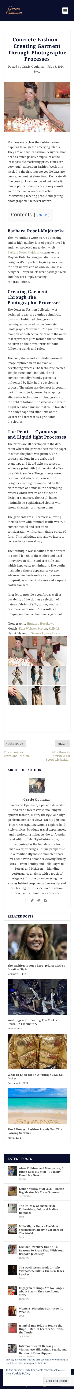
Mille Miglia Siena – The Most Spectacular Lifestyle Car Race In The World (41, 1229)
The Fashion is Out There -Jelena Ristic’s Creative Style (36, 967)
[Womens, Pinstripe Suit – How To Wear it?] (12, 1311)
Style (37, 71)
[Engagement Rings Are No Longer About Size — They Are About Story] (12, 1290)
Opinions (24, 1336)
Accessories (25, 1196)
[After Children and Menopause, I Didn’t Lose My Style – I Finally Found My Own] (12, 1171)
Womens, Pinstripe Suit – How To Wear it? (41, 1310)
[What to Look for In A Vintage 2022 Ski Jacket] (37, 1051)
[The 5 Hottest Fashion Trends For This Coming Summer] (37, 1106)
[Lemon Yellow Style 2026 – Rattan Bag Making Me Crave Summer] (12, 1191)
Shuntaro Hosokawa (40, 623)
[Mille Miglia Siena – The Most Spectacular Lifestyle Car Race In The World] (12, 1229)
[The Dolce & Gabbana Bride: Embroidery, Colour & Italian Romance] (12, 1208)
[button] (22, 651)
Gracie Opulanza (33, 66)
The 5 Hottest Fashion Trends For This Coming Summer (35, 1131)
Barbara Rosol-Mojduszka (25, 252)
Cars (21, 1237)
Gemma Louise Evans (45, 633)
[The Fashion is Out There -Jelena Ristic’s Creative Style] (37, 942)
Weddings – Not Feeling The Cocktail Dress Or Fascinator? (34, 1021)
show (42, 214)
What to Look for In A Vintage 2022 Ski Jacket (36, 1076)
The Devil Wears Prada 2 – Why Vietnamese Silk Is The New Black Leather (41, 1271)
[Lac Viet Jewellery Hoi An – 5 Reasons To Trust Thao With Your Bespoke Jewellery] (12, 1249)
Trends (22, 1179)
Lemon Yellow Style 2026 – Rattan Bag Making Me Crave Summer (41, 1190)
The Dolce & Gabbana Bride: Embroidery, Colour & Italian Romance (38, 1209)
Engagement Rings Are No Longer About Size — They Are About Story (41, 1291)
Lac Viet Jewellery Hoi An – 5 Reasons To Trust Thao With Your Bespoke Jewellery (41, 1250)
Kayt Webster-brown (33, 628)
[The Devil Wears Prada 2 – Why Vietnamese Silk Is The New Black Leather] (12, 1270)
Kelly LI (53, 628)
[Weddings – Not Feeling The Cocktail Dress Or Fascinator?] (37, 997)
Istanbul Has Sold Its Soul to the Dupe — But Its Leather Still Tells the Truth (41, 1329)
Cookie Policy (21, 1373)
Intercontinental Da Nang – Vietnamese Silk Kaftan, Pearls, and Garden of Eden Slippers (43, 1349)
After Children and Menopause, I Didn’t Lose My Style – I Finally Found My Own (41, 1171)
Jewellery (24, 1257)
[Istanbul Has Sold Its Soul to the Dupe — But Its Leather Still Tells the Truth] (12, 1328)
